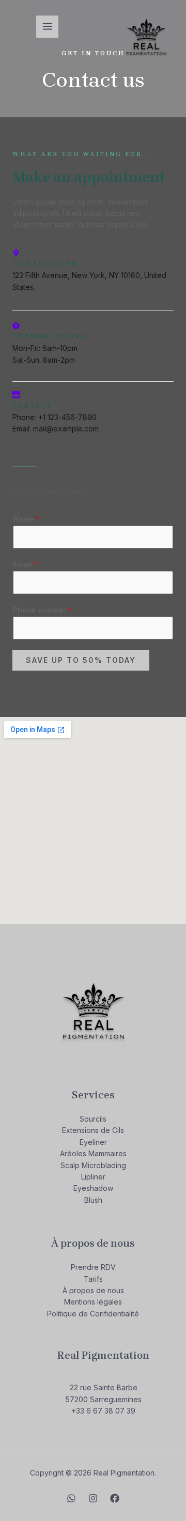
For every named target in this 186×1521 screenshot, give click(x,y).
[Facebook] (114, 1498)
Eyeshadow (93, 1188)
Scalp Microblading (93, 1165)
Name (26, 519)
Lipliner (93, 1176)
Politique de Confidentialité (93, 1313)
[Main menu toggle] (47, 26)
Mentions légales (93, 1301)
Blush (93, 1200)
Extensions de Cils (93, 1130)
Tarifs (93, 1279)
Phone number (42, 610)
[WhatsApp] (71, 1498)
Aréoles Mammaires (93, 1153)
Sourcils (93, 1118)
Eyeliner (93, 1142)
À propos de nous (93, 1290)
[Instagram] (93, 1498)
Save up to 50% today (81, 660)
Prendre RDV (93, 1267)
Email (25, 564)
